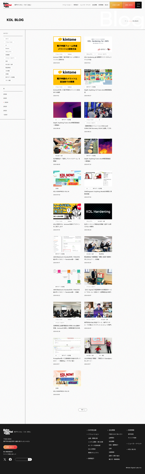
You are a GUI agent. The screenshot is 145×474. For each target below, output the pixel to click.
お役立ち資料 (116, 5)
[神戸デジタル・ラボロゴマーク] (17, 431)
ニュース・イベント (85, 5)
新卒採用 (131, 434)
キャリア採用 (132, 438)
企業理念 (111, 438)
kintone (7, 48)
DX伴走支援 (92, 430)
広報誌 (7, 74)
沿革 (110, 449)
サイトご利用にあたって (9, 454)
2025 (5, 98)
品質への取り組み (114, 456)
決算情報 (111, 452)
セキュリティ (8, 51)
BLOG (106, 5)
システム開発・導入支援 (95, 442)
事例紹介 (76, 5)
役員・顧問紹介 (113, 445)
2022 (5, 111)
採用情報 (101, 5)
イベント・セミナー (10, 58)
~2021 (5, 115)
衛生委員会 (8, 67)
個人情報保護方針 (8, 452)
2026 (5, 94)
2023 (5, 106)
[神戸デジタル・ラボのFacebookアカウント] (10, 459)
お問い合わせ (129, 5)
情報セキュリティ (93, 453)
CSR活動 (8, 71)
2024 (6, 102)
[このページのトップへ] (140, 419)
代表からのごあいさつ (115, 434)
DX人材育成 (91, 449)
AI (6, 45)
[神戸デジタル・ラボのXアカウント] (4, 459)
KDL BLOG (132, 449)
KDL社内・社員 (9, 64)
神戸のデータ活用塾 (10, 77)
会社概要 (111, 441)
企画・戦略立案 (93, 438)
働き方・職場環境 (114, 459)
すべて (7, 39)
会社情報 (94, 5)
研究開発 (8, 55)
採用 (7, 61)
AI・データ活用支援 (94, 446)
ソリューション (67, 5)
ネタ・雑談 (8, 80)
